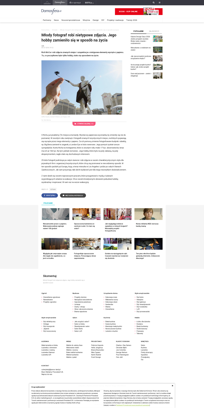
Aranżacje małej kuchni (113, 326)
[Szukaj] (154, 2)
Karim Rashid (96, 355)
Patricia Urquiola (97, 345)
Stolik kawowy (142, 329)
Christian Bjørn (121, 348)
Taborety (140, 333)
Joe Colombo (121, 350)
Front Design (96, 357)
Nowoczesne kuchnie (113, 329)
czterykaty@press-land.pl (50, 370)
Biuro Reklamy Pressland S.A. (52, 372)
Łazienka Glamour (48, 352)
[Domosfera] (60, 2)
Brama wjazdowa (80, 312)
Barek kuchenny (142, 326)
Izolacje (77, 304)
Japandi (46, 329)
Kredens (140, 324)
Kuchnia (144, 348)
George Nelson (121, 352)
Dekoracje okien (111, 302)
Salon (143, 345)
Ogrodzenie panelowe (82, 302)
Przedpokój (145, 357)
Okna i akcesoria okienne (83, 309)
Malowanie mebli (72, 348)
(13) (85, 124)
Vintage (46, 324)
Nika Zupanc (95, 352)
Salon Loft (78, 331)
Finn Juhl (119, 357)
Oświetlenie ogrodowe (51, 297)
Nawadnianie (48, 300)
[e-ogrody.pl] (75, 2)
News (56, 20)
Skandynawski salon (81, 326)
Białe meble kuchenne (74, 352)
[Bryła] (89, 2)
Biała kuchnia (110, 322)
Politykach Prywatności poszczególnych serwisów (132, 405)
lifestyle (54, 30)
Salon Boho (78, 329)
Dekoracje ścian (111, 297)
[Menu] (159, 2)
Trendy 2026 (131, 20)
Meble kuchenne (72, 355)
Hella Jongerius (97, 348)
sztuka (53, 189)
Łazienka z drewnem (49, 348)
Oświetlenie (109, 309)
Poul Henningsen (122, 355)
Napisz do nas (46, 374)
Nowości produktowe (70, 20)
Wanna (107, 307)
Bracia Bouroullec (97, 350)
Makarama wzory (111, 300)
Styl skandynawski (143, 304)
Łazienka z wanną (48, 350)
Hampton (140, 300)
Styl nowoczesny (49, 331)
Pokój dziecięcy (147, 352)
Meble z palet (71, 357)
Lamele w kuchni (111, 331)
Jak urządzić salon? (81, 322)
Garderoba (109, 304)
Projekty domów (80, 297)
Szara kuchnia (110, 324)
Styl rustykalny (142, 307)
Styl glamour (141, 302)
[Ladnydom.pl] (47, 2)
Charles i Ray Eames (123, 345)
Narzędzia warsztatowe (83, 300)
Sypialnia (144, 355)
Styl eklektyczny (49, 322)
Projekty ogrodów (49, 302)
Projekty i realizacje (115, 20)
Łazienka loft (46, 355)
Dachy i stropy (79, 307)
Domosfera (45, 30)
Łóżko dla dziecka (143, 322)
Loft (138, 309)
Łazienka (144, 350)
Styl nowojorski (49, 326)
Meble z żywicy (72, 350)
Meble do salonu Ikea (74, 345)
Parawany (140, 331)
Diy (142, 360)
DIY (102, 20)
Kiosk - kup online (128, 12)
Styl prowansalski (143, 312)
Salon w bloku (79, 324)
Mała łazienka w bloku (49, 345)
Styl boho (140, 297)
